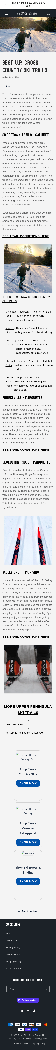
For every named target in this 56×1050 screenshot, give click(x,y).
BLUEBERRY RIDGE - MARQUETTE (26, 462)
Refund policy (25, 1039)
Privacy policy (40, 1039)
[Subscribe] (45, 989)
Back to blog (30, 911)
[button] (6, 13)
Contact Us (11, 940)
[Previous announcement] (5, 4)
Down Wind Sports (26, 1035)
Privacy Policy (13, 947)
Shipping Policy (14, 961)
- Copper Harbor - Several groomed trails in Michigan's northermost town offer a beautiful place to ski (29, 383)
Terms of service (21, 1044)
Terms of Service (14, 968)
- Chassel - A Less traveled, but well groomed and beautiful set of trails (29, 365)
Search (9, 933)
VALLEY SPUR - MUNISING (20, 572)
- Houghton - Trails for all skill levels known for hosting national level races (28, 315)
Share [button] (8, 86)
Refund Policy (13, 954)
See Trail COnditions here (26, 236)
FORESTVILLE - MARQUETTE (22, 397)
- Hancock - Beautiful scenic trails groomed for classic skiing (29, 330)
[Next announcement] (50, 4)
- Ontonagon (25, 732)
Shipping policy (38, 1044)
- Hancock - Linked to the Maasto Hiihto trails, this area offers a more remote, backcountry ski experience (28, 346)
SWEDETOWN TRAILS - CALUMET (25, 135)
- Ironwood (14, 724)
